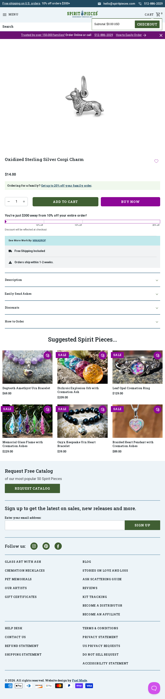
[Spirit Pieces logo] (82, 14)
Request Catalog (32, 488)
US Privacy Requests (101, 646)
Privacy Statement (100, 637)
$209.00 (62, 397)
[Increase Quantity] (24, 201)
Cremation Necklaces (25, 570)
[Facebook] (58, 546)
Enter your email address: (23, 518)
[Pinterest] (46, 546)
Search (6, 22)
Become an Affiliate (101, 614)
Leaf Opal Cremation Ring (131, 388)
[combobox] (82, 27)
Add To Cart (65, 202)
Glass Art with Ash (23, 562)
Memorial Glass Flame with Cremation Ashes (22, 444)
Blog (86, 562)
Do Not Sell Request (100, 654)
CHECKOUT (147, 24)
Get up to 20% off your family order (66, 185)
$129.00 (117, 393)
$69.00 (6, 393)
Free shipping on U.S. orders (21, 3)
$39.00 (61, 451)
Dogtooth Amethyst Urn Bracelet (26, 388)
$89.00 (116, 451)
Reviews (90, 588)
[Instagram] (34, 546)
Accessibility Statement (105, 663)
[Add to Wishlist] (156, 161)
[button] (47, 355)
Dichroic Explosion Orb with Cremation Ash (78, 390)
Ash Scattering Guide (102, 579)
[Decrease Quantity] (8, 201)
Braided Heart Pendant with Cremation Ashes (133, 444)
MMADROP (39, 240)
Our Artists (16, 588)
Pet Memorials (18, 579)
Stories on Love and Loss (105, 570)
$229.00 (7, 451)
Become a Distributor (102, 605)
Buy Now (130, 202)
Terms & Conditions (100, 628)
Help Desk (13, 628)
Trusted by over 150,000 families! (43, 35)
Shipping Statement (23, 654)
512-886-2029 (103, 35)
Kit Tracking (94, 597)
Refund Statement (22, 646)
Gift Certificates (21, 597)
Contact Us (15, 637)
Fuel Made (79, 680)
